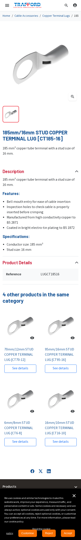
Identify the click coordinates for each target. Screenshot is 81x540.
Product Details (17, 262)
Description (13, 171)
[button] (66, 5)
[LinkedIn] (48, 471)
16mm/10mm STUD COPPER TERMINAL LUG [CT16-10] (59, 428)
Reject (49, 533)
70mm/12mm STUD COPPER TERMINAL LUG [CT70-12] (18, 355)
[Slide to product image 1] (11, 114)
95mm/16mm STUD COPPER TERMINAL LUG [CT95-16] (59, 355)
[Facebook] (32, 471)
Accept (68, 533)
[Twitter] (40, 471)
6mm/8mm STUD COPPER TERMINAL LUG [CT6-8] (18, 428)
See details (20, 368)
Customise (27, 533)
